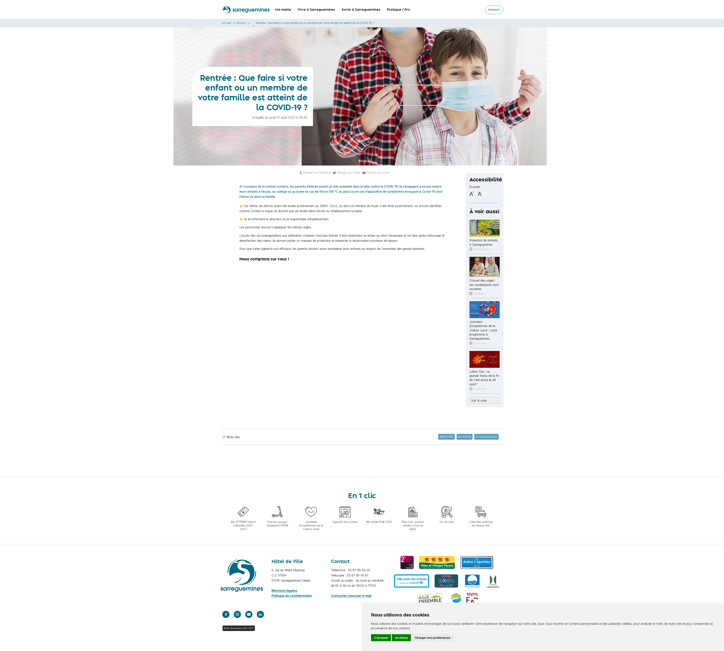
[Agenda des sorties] (345, 504)
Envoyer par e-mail (378, 172)
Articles (241, 23)
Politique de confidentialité (292, 596)
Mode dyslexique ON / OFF (239, 628)
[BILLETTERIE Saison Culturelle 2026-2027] (243, 504)
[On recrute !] (447, 504)
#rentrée (446, 437)
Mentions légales (284, 591)
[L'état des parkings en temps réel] (481, 504)
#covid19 (464, 437)
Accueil (226, 23)
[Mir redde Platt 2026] (379, 504)
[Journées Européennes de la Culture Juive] (311, 504)
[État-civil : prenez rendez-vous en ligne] (413, 504)
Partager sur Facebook (317, 172)
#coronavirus (486, 437)
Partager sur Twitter (348, 172)
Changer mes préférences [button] (432, 637)
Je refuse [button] (401, 637)
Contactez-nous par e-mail (351, 596)
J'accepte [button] (381, 637)
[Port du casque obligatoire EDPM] (277, 504)
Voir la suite (479, 400)
